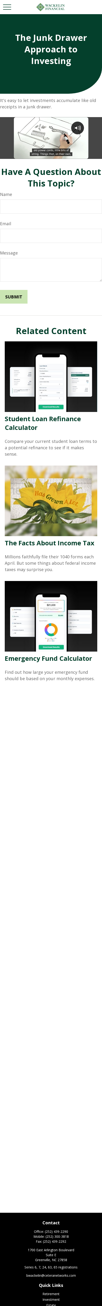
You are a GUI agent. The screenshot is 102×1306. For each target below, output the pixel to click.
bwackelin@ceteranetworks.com (51, 1275)
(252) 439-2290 (56, 1231)
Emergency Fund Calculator (48, 658)
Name (6, 194)
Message (9, 253)
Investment (51, 1299)
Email (5, 223)
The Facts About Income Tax (49, 543)
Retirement (51, 1294)
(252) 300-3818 (57, 1236)
